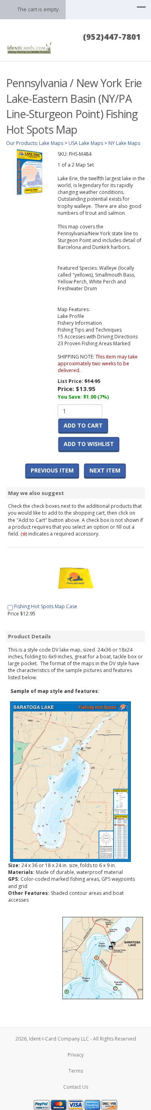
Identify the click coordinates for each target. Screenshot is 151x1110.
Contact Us (75, 1087)
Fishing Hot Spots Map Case (45, 606)
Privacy (76, 1054)
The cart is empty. (38, 9)
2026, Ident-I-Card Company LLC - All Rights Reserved (75, 1038)
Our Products (21, 143)
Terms (75, 1070)
